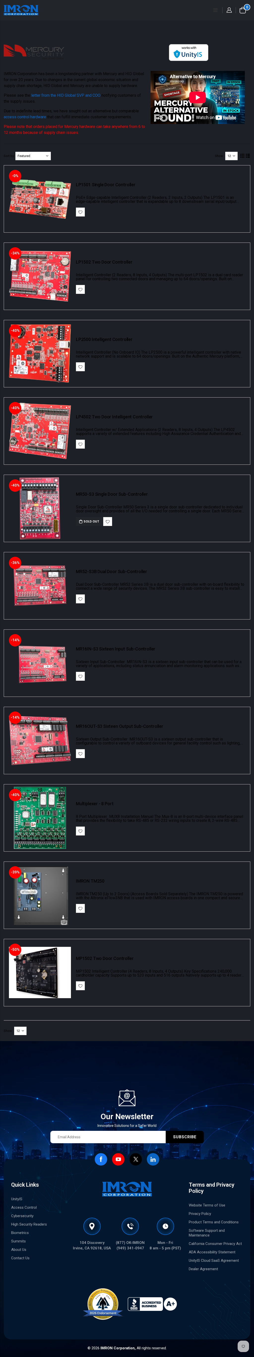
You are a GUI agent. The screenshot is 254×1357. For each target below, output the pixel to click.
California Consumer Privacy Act (215, 1243)
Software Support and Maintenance (207, 1232)
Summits (18, 1241)
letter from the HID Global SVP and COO (65, 95)
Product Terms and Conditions (214, 1222)
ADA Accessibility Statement (212, 1252)
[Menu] (215, 10)
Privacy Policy (200, 1213)
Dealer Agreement (203, 1269)
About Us (18, 1249)
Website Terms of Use (207, 1205)
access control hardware (25, 117)
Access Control (24, 1207)
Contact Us (20, 1258)
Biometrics (20, 1233)
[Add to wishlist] (80, 212)
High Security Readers (29, 1224)
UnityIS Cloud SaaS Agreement (214, 1260)
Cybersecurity (22, 1216)
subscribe (184, 1137)
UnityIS (16, 1199)
